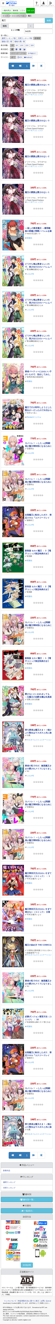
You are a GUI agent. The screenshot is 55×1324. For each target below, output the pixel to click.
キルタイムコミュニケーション (39, 955)
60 (17, 45)
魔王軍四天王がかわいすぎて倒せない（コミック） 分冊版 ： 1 (38, 912)
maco (29, 234)
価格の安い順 (7, 42)
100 (21, 45)
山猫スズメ (38, 1022)
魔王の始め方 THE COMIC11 (38, 945)
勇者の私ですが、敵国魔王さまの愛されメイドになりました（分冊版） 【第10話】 (38, 768)
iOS (20, 57)
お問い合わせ (46, 1301)
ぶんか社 (30, 274)
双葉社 (29, 238)
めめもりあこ (32, 413)
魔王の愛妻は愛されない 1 (37, 192)
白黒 (28, 735)
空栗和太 (30, 449)
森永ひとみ (38, 269)
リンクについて (10, 1301)
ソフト (22, 11)
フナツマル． (32, 90)
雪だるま (47, 1022)
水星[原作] (39, 377)
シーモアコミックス (35, 95)
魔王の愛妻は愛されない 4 (37, 85)
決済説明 (27, 1265)
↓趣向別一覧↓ (26, 1199)
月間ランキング (9, 1188)
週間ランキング (9, 1182)
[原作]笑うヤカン (41, 950)
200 (26, 45)
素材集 (15, 11)
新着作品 (6, 1171)
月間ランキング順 (25, 38)
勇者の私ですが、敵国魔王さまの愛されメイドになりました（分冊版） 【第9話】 (38, 984)
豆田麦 (37, 699)
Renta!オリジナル (34, 417)
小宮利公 (30, 950)
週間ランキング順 (9, 38)
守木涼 (29, 879)
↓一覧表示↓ (27, 1211)
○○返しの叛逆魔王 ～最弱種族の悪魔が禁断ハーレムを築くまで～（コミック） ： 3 (38, 231)
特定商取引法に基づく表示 (28, 1301)
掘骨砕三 (30, 520)
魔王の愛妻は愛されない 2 (37, 156)
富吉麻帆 (30, 269)
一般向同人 (6, 11)
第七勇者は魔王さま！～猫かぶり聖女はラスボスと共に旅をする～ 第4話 (38, 1127)
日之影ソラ (36, 234)
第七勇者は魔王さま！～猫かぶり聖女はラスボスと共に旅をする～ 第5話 (38, 733)
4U (28, 771)
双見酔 (29, 556)
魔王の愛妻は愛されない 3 (37, 120)
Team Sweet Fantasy (35, 93)
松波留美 (30, 1022)
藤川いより (37, 879)
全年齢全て (32, 53)
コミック (30, 11)
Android (29, 57)
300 (32, 45)
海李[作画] (31, 377)
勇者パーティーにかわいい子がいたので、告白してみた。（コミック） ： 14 (38, 374)
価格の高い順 (19, 42)
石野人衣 (30, 699)
